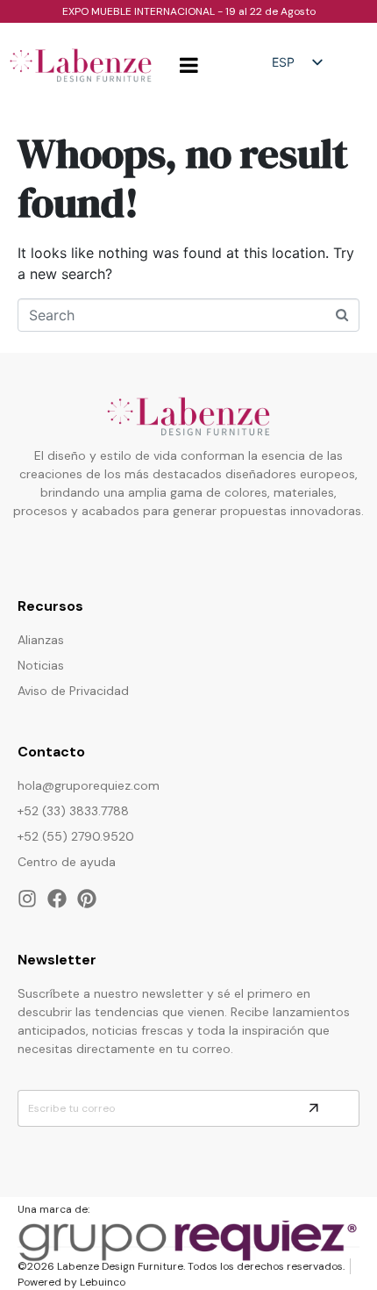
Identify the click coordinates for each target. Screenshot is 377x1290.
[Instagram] (27, 898)
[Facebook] (57, 898)
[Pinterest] (86, 898)
